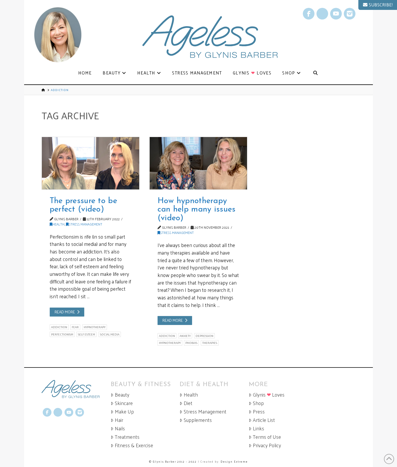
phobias (191, 342)
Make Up (124, 411)
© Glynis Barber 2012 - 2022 (173, 461)
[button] (377, 5)
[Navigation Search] (315, 73)
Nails (120, 428)
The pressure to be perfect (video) (83, 205)
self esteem (86, 334)
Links (258, 428)
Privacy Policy (267, 445)
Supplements (198, 420)
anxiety (185, 335)
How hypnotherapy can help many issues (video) (197, 209)
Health (58, 224)
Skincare (124, 403)
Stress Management (85, 224)
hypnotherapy (94, 327)
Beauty (122, 394)
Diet (188, 403)
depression (204, 335)
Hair (119, 420)
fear (75, 327)
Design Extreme (234, 461)
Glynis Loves (269, 394)
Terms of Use (267, 437)
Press (259, 411)
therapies (209, 342)
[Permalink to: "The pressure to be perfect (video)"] (90, 163)
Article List (264, 420)
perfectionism (62, 334)
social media (109, 334)
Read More (65, 311)
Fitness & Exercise (134, 445)
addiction (59, 327)
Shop (258, 403)
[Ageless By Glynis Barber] (76, 389)
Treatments (127, 437)
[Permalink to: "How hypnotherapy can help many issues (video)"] (198, 163)
